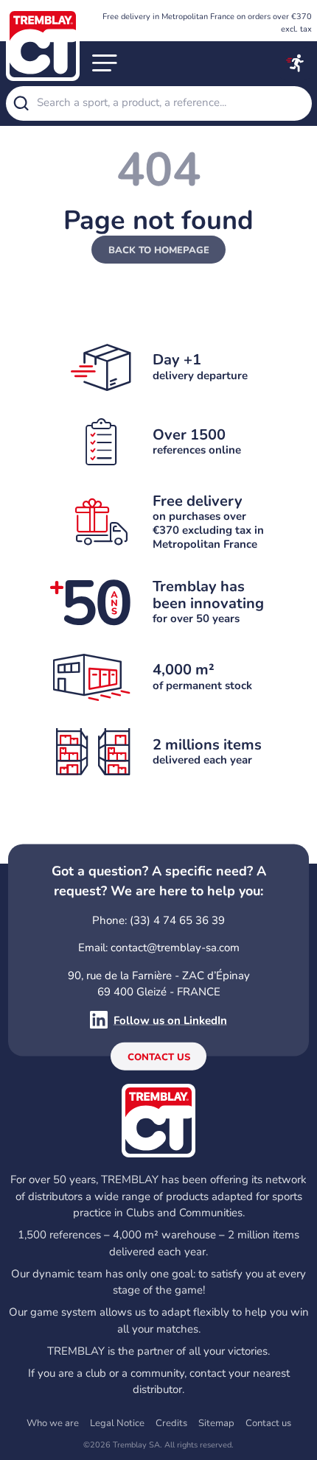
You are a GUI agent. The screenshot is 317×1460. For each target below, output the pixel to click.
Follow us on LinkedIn (170, 1019)
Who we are (53, 1423)
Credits (171, 1423)
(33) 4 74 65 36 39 (177, 919)
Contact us (159, 1057)
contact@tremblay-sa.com (175, 947)
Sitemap (216, 1423)
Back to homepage (158, 250)
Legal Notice (117, 1423)
